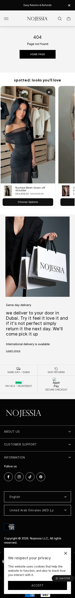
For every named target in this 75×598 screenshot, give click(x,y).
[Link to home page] (24, 413)
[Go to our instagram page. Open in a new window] (19, 476)
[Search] (59, 18)
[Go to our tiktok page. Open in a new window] (30, 476)
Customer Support (20, 444)
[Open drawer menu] (6, 18)
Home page (37, 54)
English (15, 496)
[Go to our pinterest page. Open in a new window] (40, 476)
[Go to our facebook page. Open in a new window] (8, 476)
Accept (37, 585)
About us (12, 431)
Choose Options (28, 201)
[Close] (65, 553)
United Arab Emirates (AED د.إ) (32, 510)
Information (14, 457)
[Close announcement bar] (68, 5)
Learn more (13, 350)
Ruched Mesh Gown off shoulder (30, 189)
